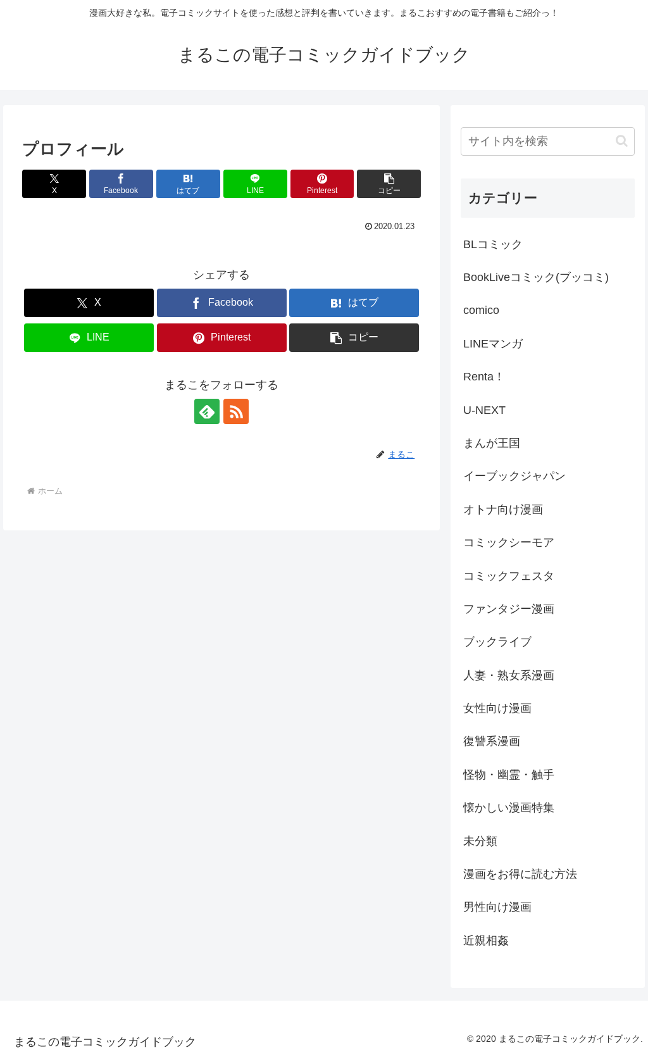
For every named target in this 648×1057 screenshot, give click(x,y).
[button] (389, 184)
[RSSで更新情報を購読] (236, 411)
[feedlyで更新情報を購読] (207, 411)
